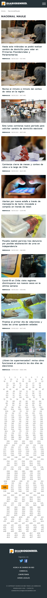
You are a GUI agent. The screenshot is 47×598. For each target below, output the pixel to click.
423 (34, 521)
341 (27, 491)
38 (27, 387)
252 (19, 459)
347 (31, 493)
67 (14, 397)
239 (4, 455)
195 (19, 439)
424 (42, 521)
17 (10, 381)
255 (42, 459)
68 (20, 397)
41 (4, 389)
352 (27, 495)
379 (27, 505)
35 (7, 387)
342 (34, 491)
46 (36, 389)
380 (34, 505)
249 (38, 457)
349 (4, 495)
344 (8, 493)
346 (23, 493)
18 (17, 381)
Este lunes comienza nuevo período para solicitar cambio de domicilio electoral (23, 127)
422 (27, 521)
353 (34, 495)
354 (42, 495)
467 (31, 537)
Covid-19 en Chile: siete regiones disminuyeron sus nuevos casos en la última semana (21, 283)
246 (16, 457)
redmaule (6, 59)
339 (12, 491)
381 (42, 505)
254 (34, 459)
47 (43, 389)
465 (15, 537)
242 (27, 455)
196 (27, 439)
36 (14, 387)
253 (27, 459)
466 (23, 537)
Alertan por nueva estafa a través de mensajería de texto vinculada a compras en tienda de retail (21, 204)
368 (31, 501)
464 (8, 537)
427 (23, 523)
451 (27, 531)
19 (23, 381)
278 (12, 469)
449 (12, 531)
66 (7, 397)
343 (42, 491)
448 (4, 531)
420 (12, 521)
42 (10, 389)
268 (23, 465)
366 (15, 501)
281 (34, 469)
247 (23, 457)
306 (31, 479)
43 (17, 389)
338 (4, 491)
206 (23, 443)
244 (42, 455)
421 (19, 521)
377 (12, 505)
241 (20, 455)
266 (8, 465)
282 (42, 469)
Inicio (3, 11)
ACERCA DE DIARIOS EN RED (23, 567)
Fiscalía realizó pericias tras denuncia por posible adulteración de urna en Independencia (22, 243)
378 (19, 505)
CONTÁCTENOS (23, 574)
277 (4, 469)
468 (38, 537)
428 (31, 523)
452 (34, 531)
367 (23, 501)
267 (15, 465)
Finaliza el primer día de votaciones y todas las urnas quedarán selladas (22, 323)
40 (40, 387)
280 (27, 469)
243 (34, 455)
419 (4, 521)
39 (33, 387)
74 (17, 399)
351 (20, 495)
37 (20, 387)
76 (30, 399)
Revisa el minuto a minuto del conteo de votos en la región (22, 90)
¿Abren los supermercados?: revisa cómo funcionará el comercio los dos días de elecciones (23, 363)
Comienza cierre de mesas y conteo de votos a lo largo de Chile (22, 166)
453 (42, 531)
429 (38, 523)
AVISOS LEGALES (23, 578)
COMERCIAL (23, 571)
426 (16, 523)
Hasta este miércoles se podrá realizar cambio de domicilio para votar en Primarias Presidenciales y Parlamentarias (22, 50)
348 (38, 493)
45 (30, 389)
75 (23, 399)
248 (31, 457)
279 (19, 469)
